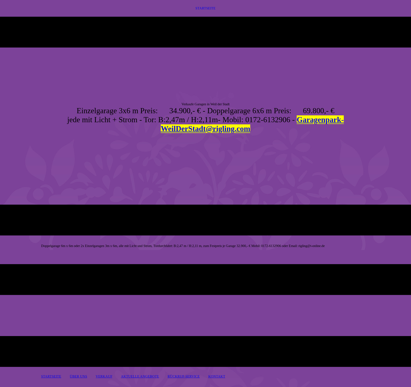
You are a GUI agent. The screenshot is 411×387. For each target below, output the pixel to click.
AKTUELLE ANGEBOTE (140, 376)
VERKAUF (104, 376)
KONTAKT (216, 376)
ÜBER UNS (78, 376)
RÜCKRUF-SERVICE (184, 376)
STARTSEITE (205, 8)
